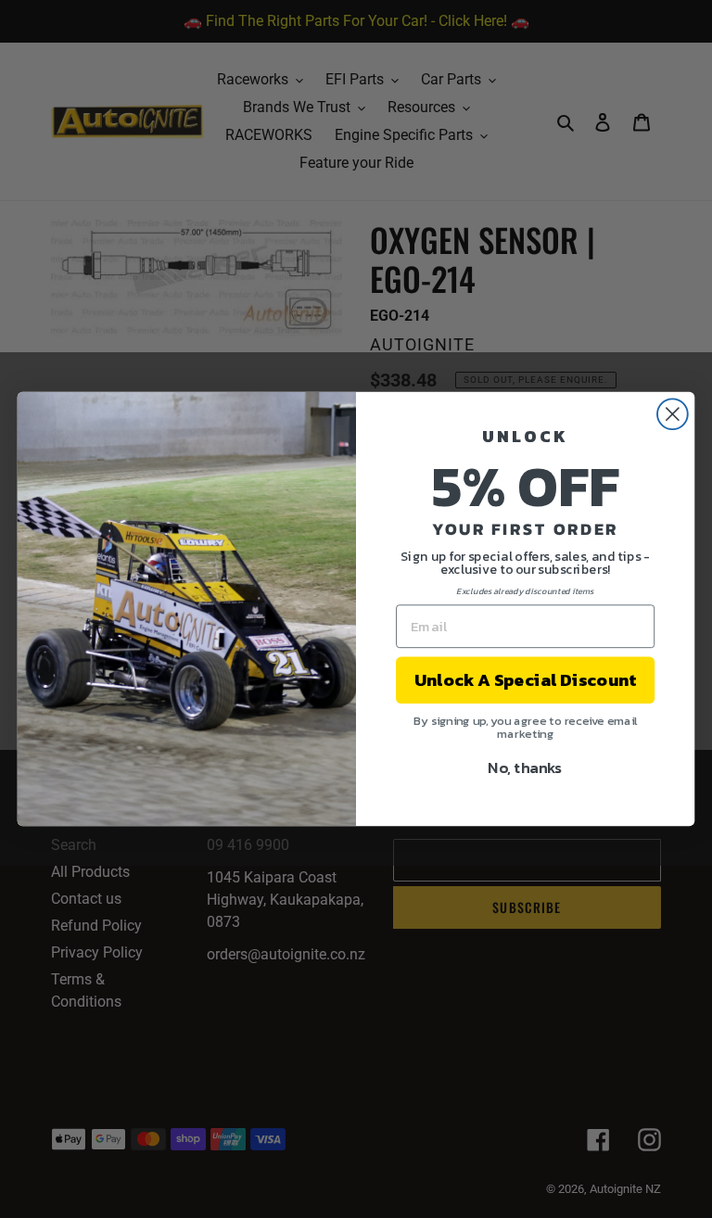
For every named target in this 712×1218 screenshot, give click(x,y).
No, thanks (525, 767)
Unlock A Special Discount (525, 680)
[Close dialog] (672, 414)
